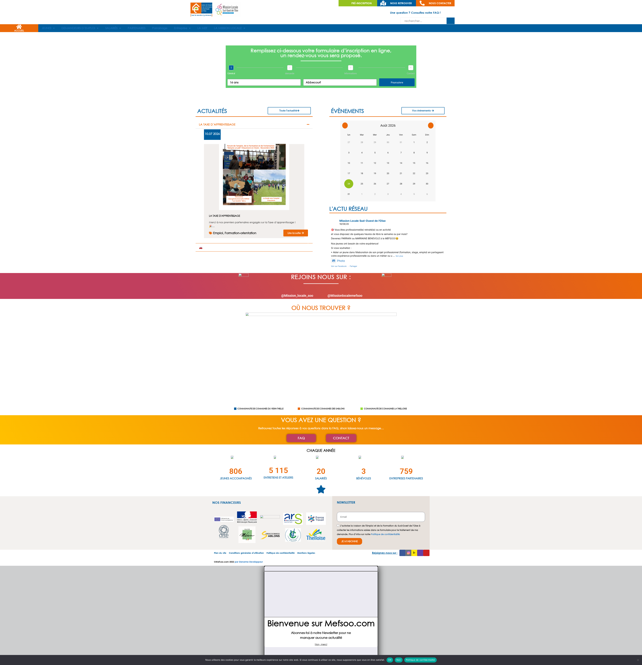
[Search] (451, 21)
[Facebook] (402, 553)
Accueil (19, 30)
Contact (411, 73)
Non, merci (321, 644)
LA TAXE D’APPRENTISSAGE (217, 124)
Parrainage (159, 28)
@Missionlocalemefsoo (345, 296)
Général (231, 73)
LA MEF (202, 28)
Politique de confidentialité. (385, 534)
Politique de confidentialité (420, 659)
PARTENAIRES (136, 28)
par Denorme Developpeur (249, 561)
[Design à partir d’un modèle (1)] (254, 209)
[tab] (254, 124)
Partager (353, 266)
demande (289, 73)
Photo (341, 260)
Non (398, 659)
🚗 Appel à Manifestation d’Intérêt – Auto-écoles (233, 247)
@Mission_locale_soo (297, 296)
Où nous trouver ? (321, 307)
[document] (321, 615)
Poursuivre (397, 82)
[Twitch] (420, 553)
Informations (350, 73)
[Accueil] (19, 26)
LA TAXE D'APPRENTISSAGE (224, 215)
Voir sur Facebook (339, 266)
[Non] (637, 660)
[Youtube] (426, 553)
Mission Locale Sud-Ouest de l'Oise (362, 220)
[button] (321, 568)
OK (389, 659)
